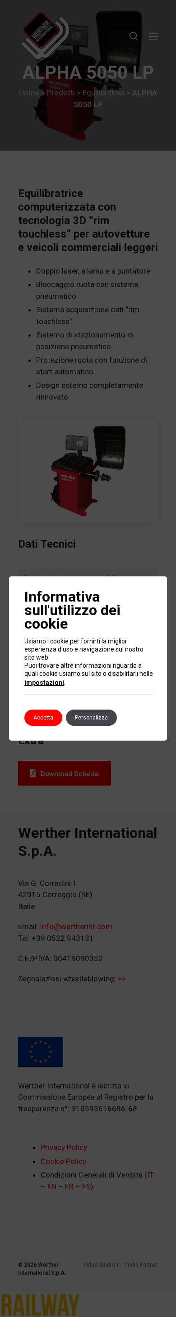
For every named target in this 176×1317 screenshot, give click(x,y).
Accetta (43, 718)
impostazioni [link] (44, 682)
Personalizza (91, 718)
